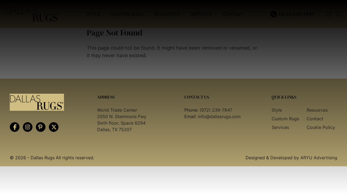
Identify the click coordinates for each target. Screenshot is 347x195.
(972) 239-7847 (216, 110)
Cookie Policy (321, 127)
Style (277, 110)
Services (280, 127)
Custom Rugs (285, 118)
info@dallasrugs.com (219, 116)
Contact (315, 118)
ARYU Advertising (318, 157)
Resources (317, 110)
